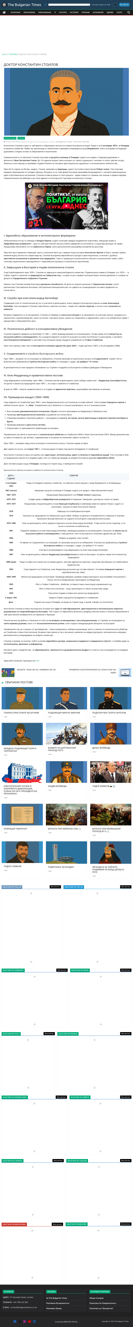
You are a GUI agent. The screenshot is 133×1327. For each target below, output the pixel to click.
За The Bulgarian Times (56, 1298)
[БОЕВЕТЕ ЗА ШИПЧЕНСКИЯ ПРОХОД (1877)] (66, 724)
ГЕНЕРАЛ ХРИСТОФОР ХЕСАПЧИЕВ (21, 712)
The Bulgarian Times (24, 5)
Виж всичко (55, 887)
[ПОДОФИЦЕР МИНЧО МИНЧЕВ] (66, 688)
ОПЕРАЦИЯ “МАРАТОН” (15, 828)
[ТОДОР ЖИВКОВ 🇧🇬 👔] (110, 762)
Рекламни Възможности (57, 1303)
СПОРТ (119, 12)
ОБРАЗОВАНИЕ (44, 12)
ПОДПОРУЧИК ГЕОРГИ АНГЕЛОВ (109, 712)
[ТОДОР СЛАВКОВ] (22, 843)
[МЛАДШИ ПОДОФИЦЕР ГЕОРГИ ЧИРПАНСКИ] (22, 724)
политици (52, 142)
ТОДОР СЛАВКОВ (12, 866)
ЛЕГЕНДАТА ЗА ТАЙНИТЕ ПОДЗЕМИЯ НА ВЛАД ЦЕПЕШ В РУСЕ (108, 869)
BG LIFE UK (124, 4)
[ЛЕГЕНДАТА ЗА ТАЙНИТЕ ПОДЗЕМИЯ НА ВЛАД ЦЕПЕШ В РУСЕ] (110, 843)
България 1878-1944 (11, 142)
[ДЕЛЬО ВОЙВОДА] (110, 724)
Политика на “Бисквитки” (101, 1308)
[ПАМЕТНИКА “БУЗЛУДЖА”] (66, 843)
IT (55, 12)
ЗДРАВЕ (110, 12)
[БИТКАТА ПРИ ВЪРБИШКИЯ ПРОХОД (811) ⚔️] (110, 805)
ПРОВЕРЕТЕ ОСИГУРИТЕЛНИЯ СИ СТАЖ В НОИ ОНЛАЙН (92, 671)
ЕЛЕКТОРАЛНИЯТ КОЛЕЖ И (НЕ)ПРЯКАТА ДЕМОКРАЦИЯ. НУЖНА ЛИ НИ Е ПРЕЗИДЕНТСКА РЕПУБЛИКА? (20, 790)
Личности (31, 142)
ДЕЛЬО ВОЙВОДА (101, 747)
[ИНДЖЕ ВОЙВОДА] (66, 762)
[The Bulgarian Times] (4, 12)
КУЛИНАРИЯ (98, 12)
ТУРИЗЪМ (85, 12)
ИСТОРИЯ (74, 12)
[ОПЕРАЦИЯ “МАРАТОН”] (22, 805)
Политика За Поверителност (102, 1303)
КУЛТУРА (63, 12)
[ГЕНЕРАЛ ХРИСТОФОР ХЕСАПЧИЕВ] (22, 688)
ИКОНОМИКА (29, 12)
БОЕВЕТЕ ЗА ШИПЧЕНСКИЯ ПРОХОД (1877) (62, 749)
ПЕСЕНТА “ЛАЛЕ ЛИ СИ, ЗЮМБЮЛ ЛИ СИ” (36, 669)
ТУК (37, 660)
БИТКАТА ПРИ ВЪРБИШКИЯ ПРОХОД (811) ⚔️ (106, 830)
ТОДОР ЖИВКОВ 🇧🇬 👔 (103, 786)
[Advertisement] (66, 31)
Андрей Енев (62, 142)
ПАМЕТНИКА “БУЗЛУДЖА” (61, 867)
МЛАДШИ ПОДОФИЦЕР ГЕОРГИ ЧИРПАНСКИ (20, 749)
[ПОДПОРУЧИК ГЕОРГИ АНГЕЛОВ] (110, 688)
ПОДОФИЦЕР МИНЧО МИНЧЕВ (64, 712)
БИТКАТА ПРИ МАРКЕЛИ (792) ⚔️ (64, 828)
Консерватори (22, 142)
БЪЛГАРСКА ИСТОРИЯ (10, 138)
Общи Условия (96, 1298)
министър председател (41, 142)
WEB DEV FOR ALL (71, 1322)
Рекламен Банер (54, 1308)
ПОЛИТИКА (15, 12)
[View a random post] (45, 4)
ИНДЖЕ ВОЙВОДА (57, 786)
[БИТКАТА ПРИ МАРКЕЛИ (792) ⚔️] (66, 805)
